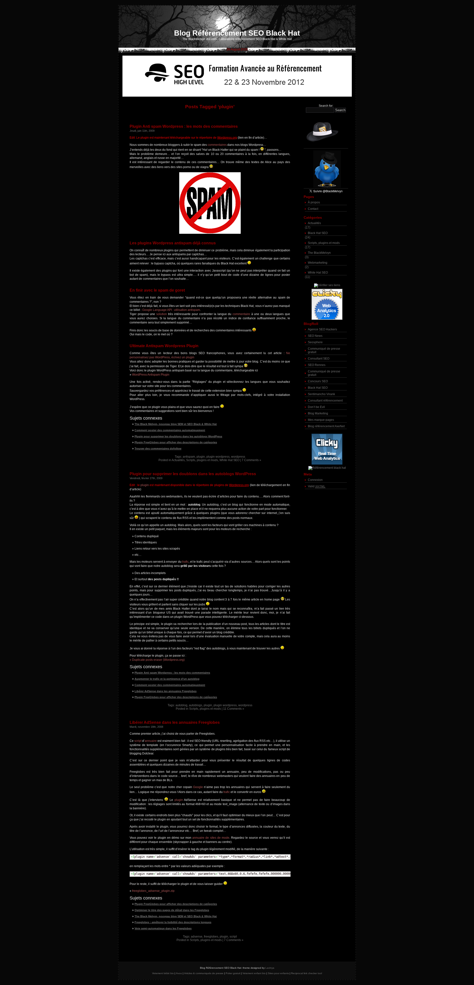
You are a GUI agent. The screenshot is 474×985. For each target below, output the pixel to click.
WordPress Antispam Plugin (150, 374)
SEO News (315, 336)
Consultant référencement (325, 400)
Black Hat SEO (318, 233)
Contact (313, 209)
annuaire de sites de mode (210, 837)
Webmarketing (317, 262)
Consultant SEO (318, 358)
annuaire (151, 741)
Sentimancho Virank (321, 394)
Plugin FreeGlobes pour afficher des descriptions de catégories (176, 442)
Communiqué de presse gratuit (324, 350)
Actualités (178, 460)
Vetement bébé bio (163, 973)
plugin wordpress (218, 456)
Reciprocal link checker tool (306, 973)
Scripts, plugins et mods (202, 460)
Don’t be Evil (316, 407)
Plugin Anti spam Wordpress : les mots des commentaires (184, 126)
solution (161, 314)
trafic (185, 561)
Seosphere (315, 342)
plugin (201, 456)
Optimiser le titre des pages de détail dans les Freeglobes (172, 910)
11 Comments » (233, 708)
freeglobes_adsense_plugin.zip (153, 891)
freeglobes (211, 936)
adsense (196, 936)
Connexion (315, 480)
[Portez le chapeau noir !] (326, 132)
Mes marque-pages (321, 420)
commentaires (217, 145)
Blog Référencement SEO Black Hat (237, 33)
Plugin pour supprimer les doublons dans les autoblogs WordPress (178, 436)
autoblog (181, 705)
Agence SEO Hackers (322, 329)
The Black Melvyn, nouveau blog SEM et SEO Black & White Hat (176, 424)
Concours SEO (318, 381)
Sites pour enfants (278, 973)
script (137, 741)
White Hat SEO (229, 460)
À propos (314, 202)
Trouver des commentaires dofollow (158, 448)
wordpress (238, 456)
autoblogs (195, 705)
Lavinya (269, 967)
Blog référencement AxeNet (326, 426)
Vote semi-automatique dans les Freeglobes (163, 928)
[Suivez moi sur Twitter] (326, 169)
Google (198, 787)
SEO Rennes (316, 365)
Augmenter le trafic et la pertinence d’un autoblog (167, 678)
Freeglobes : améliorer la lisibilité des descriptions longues (173, 922)
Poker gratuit (233, 973)
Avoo (179, 973)
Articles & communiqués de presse (203, 973)
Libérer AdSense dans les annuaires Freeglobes (166, 691)
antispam (189, 456)
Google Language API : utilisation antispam (171, 310)
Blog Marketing (318, 413)
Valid (316, 486)
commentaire (241, 314)
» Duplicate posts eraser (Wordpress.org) (157, 660)
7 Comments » (251, 460)
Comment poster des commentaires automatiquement (170, 430)
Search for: (326, 105)
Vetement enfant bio (254, 973)
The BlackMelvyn (319, 253)
